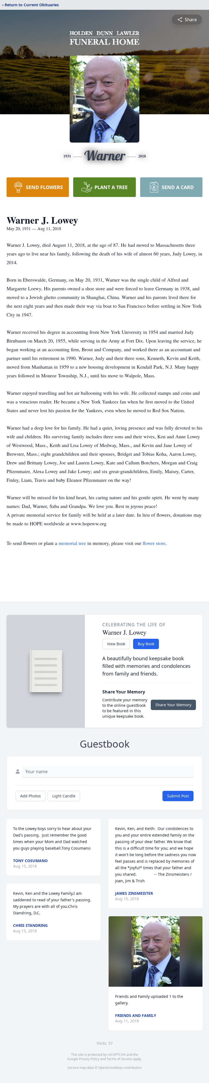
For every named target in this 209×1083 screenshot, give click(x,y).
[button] (155, 951)
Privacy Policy (89, 1059)
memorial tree (72, 543)
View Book (116, 643)
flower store (154, 543)
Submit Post (178, 795)
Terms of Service (119, 1059)
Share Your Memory (173, 704)
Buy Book (146, 643)
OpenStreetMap (110, 1067)
